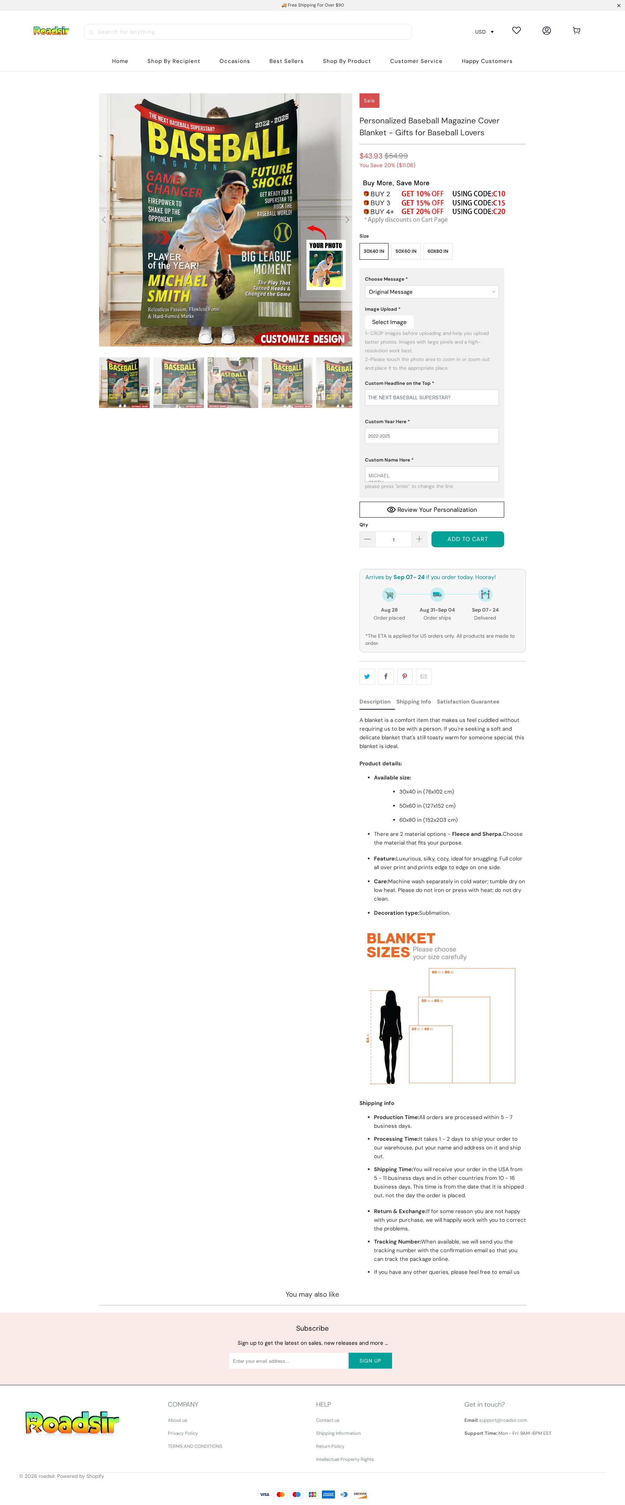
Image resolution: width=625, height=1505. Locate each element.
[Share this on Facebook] (386, 677)
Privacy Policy (183, 1433)
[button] (174, 61)
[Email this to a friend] (423, 677)
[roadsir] (51, 31)
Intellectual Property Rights (345, 1459)
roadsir (47, 1476)
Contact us (328, 1420)
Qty (364, 525)
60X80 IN (438, 251)
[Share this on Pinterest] (405, 677)
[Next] (347, 220)
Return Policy (330, 1446)
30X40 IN (373, 251)
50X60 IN (406, 251)
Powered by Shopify (80, 1476)
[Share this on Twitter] (367, 677)
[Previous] (104, 220)
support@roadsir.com (503, 1420)
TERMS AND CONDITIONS (195, 1446)
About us (177, 1420)
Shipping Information (338, 1433)
